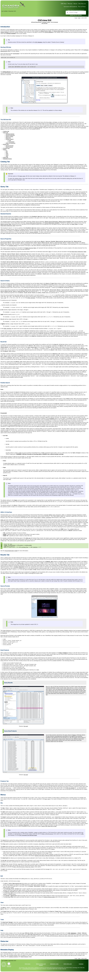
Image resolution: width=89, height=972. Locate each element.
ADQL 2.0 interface (10, 143)
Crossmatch (11, 141)
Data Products (9, 147)
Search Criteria (9, 136)
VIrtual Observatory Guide (11, 550)
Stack (49, 31)
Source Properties (10, 135)
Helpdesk (81, 964)
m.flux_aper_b (20, 545)
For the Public (82, 6)
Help (7, 156)
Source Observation (59, 31)
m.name (5, 545)
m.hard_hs (35, 547)
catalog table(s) (4, 347)
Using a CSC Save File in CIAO (48, 826)
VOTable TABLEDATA (19, 566)
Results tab (6, 144)
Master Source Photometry (51, 221)
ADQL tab (28, 538)
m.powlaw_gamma (28, 545)
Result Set (8, 137)
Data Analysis (82, 3)
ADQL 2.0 (3, 520)
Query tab (5, 132)
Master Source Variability (65, 221)
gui (79, 17)
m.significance (12, 545)
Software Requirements (36, 22)
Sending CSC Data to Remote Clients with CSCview (47, 855)
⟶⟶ (15, 219)
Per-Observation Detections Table (77, 251)
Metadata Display (7, 158)
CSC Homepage (54, 22)
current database (48, 32)
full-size (26, 726)
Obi (50, 251)
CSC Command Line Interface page (28, 835)
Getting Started (38, 127)
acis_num (3, 298)
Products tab (6, 148)
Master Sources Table (6, 224)
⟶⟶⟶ (38, 73)
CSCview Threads (46, 22)
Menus (4, 149)
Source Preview (9, 145)
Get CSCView (44, 23)
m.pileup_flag (24, 547)
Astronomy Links (54, 964)
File (6, 151)
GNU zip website (70, 788)
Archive (75, 3)
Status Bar (5, 157)
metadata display (13, 245)
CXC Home (64, 3)
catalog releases (5, 32)
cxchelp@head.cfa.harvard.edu (29, 968)
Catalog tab (6, 131)
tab (22, 176)
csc (76, 17)
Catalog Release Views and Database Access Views (33, 169)
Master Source (44, 31)
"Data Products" (24, 956)
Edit (7, 152)
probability (51, 418)
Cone (9, 140)
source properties (66, 193)
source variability (34, 232)
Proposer (70, 3)
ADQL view (20, 563)
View (7, 153)
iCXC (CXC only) (68, 964)
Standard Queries (10, 134)
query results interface (75, 361)
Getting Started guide (49, 897)
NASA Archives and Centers (41, 964)
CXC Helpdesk (38, 42)
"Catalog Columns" (13, 956)
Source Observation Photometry (34, 222)
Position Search (9, 139)
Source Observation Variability (52, 222)
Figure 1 (74, 735)
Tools (7, 154)
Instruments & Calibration (70, 6)
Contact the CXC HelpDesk (76, 15)
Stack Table (74, 224)
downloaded (16, 53)
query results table (32, 347)
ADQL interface (31, 297)
